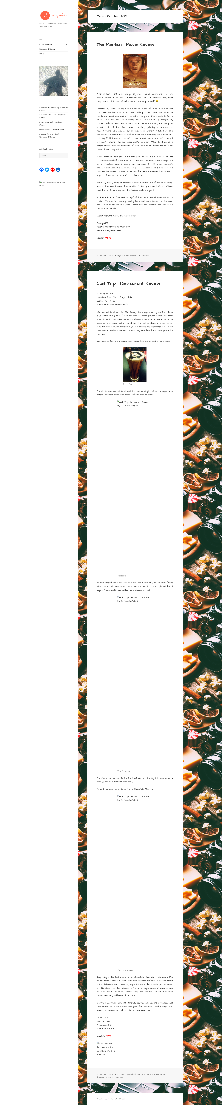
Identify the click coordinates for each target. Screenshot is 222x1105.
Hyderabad (131, 1074)
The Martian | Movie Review (125, 44)
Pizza (152, 1074)
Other (41, 54)
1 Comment (146, 255)
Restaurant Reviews (47, 49)
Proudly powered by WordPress (111, 1099)
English (120, 255)
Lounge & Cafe (143, 1074)
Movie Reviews (45, 44)
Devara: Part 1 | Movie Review (51, 129)
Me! (40, 39)
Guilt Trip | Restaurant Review (128, 283)
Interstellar (130, 97)
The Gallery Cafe (134, 312)
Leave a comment (115, 1077)
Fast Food (121, 1074)
